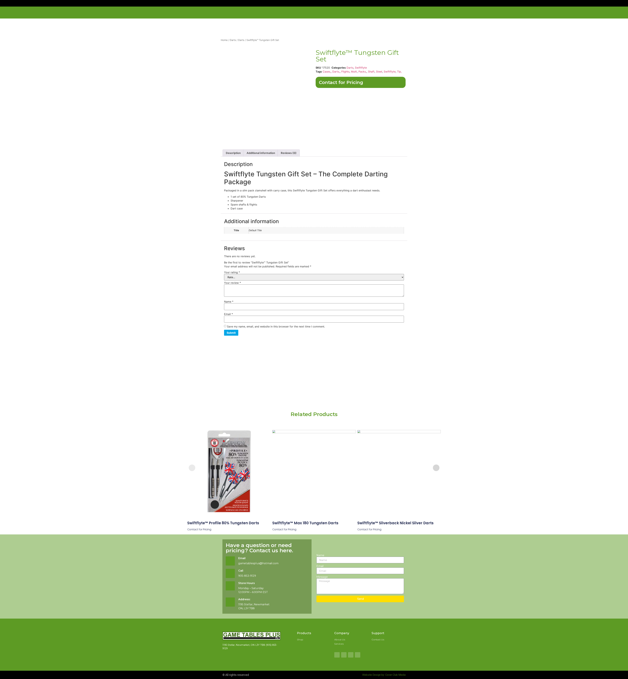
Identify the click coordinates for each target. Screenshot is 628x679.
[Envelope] (350, 655)
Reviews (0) (289, 153)
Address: (244, 599)
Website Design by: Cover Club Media (384, 674)
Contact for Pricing (341, 82)
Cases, (327, 71)
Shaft (371, 71)
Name (228, 301)
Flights (345, 71)
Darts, (336, 71)
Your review (232, 282)
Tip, (399, 71)
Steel (379, 71)
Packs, (362, 71)
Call (240, 570)
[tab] (233, 153)
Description (233, 153)
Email (228, 314)
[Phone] (357, 655)
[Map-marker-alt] (344, 655)
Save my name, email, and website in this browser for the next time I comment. (276, 326)
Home (224, 40)
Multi (354, 71)
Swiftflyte (361, 67)
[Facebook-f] (337, 655)
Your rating (232, 272)
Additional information (261, 153)
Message (322, 577)
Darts (233, 40)
